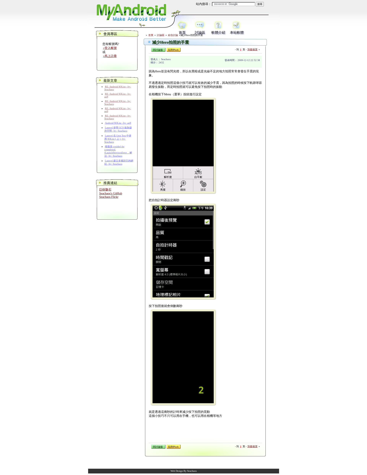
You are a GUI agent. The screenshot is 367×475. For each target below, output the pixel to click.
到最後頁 (252, 49)
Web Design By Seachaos (184, 471)
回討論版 (158, 50)
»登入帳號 (110, 48)
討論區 (160, 35)
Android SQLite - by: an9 (118, 123)
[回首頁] (130, 21)
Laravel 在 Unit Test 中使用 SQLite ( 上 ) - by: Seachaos (117, 138)
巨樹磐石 (105, 189)
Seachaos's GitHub (110, 193)
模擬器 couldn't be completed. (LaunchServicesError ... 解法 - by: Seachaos (118, 151)
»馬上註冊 (110, 56)
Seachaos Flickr (108, 196)
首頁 (150, 35)
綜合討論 (173, 35)
